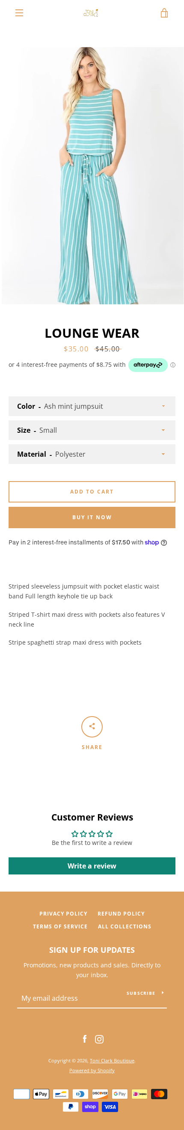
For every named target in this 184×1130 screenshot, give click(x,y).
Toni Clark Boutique (112, 1060)
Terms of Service (60, 926)
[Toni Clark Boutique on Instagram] (99, 1039)
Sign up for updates (92, 950)
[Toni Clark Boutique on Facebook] (84, 1039)
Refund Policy (121, 913)
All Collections (124, 926)
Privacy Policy (63, 913)
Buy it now (92, 517)
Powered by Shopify (92, 1070)
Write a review (92, 866)
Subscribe (141, 993)
